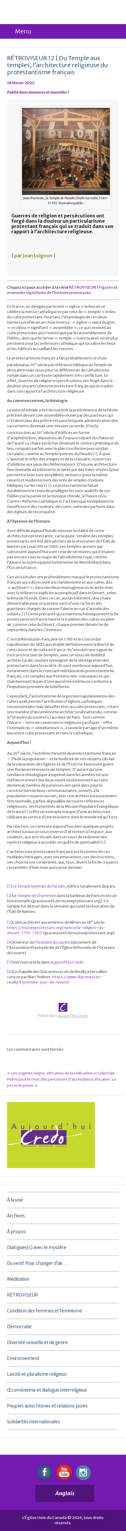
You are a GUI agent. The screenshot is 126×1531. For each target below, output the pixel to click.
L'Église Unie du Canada (46, 12)
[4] (48, 717)
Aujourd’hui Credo (66, 962)
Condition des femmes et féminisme (44, 1311)
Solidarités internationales (33, 1421)
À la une (15, 1200)
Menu (23, 31)
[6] (102, 842)
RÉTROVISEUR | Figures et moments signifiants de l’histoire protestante (62, 290)
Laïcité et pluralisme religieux (37, 1374)
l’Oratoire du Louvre (52, 942)
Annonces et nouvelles (47, 92)
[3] (24, 613)
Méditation (18, 1279)
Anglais (64, 1493)
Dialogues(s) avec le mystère (36, 1247)
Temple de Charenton (36, 895)
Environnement (23, 1358)
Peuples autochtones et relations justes (47, 1406)
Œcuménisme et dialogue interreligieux (47, 1390)
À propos (16, 1231)
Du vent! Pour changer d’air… (37, 1263)
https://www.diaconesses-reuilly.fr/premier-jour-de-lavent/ (55, 979)
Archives (16, 1216)
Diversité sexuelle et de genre (37, 1342)
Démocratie (19, 1326)
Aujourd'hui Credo (73, 1015)
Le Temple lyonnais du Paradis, (39, 886)
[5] (27, 811)
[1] (94, 453)
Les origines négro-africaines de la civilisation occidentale (63, 1073)
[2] (48, 485)
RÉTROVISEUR (22, 1295)
